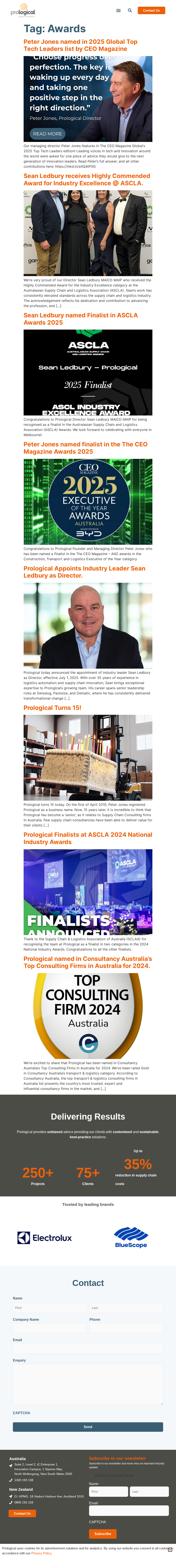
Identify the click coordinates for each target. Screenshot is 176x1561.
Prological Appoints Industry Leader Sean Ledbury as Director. (84, 572)
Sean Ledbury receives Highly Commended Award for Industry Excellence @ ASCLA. (87, 179)
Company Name (26, 1319)
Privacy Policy (40, 1553)
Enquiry (19, 1360)
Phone (95, 1319)
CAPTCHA (21, 1413)
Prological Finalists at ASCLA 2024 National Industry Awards (88, 838)
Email (17, 1340)
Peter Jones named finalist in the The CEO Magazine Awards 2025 (86, 448)
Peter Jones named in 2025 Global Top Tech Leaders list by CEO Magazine (81, 45)
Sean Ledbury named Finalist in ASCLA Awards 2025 (81, 319)
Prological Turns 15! (52, 707)
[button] (118, 10)
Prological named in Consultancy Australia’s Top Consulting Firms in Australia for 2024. (88, 962)
